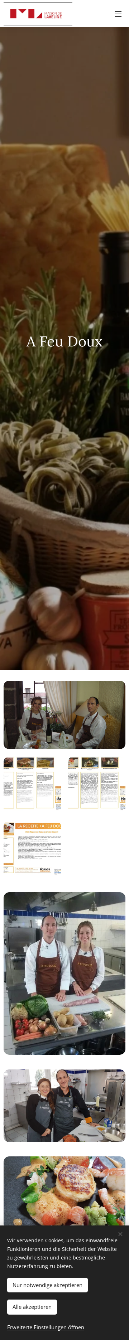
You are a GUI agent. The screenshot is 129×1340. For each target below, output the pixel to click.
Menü (118, 13)
